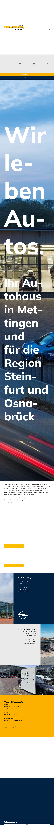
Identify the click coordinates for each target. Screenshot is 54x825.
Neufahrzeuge (26, 74)
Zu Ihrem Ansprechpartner (13, 546)
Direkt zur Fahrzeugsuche (13, 566)
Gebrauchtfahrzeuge (26, 78)
